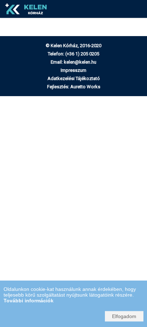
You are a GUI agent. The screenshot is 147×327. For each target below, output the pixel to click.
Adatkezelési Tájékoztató (73, 78)
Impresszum (73, 70)
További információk (29, 300)
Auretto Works (85, 86)
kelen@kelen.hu (80, 62)
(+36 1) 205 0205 (82, 53)
